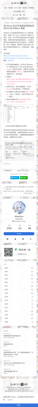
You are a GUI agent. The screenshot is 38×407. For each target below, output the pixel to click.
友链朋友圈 (16, 11)
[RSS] (30, 239)
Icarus (29, 387)
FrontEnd (11, 337)
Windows (18, 23)
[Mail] (23, 239)
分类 (15, 8)
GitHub (19, 233)
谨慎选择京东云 (8, 344)
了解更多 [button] (10, 400)
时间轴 (10, 8)
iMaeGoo (11, 60)
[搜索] (24, 15)
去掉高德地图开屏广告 (11, 371)
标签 (19, 8)
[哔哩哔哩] (8, 239)
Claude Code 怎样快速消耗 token (14, 363)
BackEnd (11, 356)
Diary (5, 346)
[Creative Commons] (6, 158)
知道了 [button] (19, 405)
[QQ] (15, 239)
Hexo (25, 387)
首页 (5, 8)
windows (7, 164)
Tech (12, 23)
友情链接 (31, 8)
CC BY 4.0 (11, 158)
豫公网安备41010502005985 (13, 391)
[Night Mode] (20, 15)
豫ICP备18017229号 (27, 391)
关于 (23, 11)
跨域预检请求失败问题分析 (12, 336)
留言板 (25, 8)
